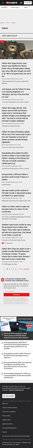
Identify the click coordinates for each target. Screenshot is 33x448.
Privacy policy (6, 416)
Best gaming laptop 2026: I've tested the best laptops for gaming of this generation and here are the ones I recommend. (18, 365)
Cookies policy (6, 420)
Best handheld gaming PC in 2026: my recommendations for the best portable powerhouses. (17, 375)
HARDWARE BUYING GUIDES (8, 319)
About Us (5, 403)
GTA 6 (26, 7)
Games (2, 22)
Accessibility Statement (9, 428)
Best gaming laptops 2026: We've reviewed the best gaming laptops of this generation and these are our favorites (16, 345)
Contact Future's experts (9, 407)
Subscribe (28, 3)
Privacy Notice (23, 299)
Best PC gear (15, 7)
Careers (4, 432)
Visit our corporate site (16, 390)
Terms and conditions (9, 411)
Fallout (13, 22)
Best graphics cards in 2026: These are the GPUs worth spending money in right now (17, 355)
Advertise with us (7, 424)
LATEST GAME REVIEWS (24, 319)
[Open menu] (3, 3)
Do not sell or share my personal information (16, 436)
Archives (26, 269)
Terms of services (21, 298)
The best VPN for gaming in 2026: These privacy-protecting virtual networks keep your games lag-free (16, 335)
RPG (8, 22)
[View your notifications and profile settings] (16, 3)
